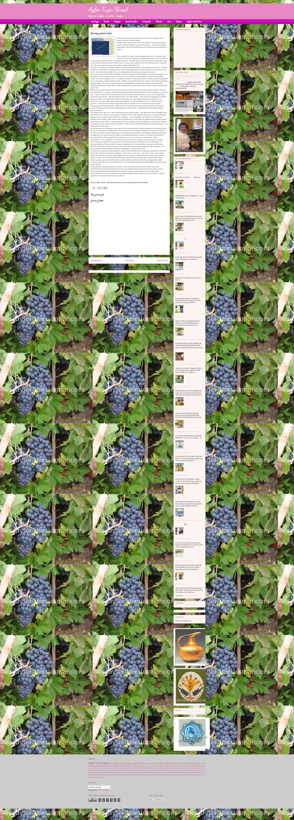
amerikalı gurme (170, 775)
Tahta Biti (104, 772)
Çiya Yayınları (196, 775)
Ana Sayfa (95, 21)
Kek (204, 768)
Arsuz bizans (155, 766)
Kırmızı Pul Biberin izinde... (182, 173)
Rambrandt (187, 770)
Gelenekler (168, 768)
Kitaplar (117, 21)
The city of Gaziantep (140, 772)
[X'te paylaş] (102, 188)
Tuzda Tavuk (164, 772)
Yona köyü (123, 766)
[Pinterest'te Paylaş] (107, 188)
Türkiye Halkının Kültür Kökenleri (178, 772)
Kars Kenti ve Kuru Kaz (181, 497)
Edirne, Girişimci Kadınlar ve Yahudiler (184, 212)
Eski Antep (189, 763)
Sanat (200, 770)
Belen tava (170, 766)
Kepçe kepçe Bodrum (94, 770)
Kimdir (106, 21)
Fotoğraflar (146, 21)
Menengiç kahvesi (94, 766)
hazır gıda (184, 775)
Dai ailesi (99, 768)
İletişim (179, 21)
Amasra (140, 766)
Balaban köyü (163, 766)
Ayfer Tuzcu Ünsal (108, 9)
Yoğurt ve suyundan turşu (181, 475)
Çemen (190, 775)
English (142, 768)
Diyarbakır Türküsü (180, 316)
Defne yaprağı (132, 763)
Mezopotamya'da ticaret (135, 770)
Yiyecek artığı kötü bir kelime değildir (184, 253)
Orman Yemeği (179, 770)
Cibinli (189, 766)
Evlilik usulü (157, 768)
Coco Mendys (202, 766)
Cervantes (184, 766)
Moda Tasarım (146, 770)
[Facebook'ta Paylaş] (104, 188)
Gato (162, 768)
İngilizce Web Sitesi (194, 21)
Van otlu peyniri (96, 775)
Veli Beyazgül (123, 775)
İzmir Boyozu (101, 777)
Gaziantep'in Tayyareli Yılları (182, 452)
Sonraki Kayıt (96, 260)
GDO (138, 763)
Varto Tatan (116, 775)
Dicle (137, 768)
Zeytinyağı (162, 775)
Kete (102, 770)
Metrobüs (116, 770)
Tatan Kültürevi (111, 772)
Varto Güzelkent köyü (107, 775)
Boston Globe (177, 766)
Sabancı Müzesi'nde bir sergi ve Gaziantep (185, 364)
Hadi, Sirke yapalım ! (180, 583)
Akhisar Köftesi (133, 766)
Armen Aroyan (114, 763)
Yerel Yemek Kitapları (137, 775)
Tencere (118, 772)
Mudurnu (153, 770)
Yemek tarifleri (131, 21)
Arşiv (169, 21)
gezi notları (178, 775)
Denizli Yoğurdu (121, 768)
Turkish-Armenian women (153, 772)
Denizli (114, 768)
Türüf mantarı (191, 772)
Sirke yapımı (115, 766)
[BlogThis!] (100, 188)
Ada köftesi (154, 763)
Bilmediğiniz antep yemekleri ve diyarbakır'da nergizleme (189, 339)
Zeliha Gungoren (148, 775)
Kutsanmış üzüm (109, 770)
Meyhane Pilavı (124, 770)
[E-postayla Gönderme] (93, 188)
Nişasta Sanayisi (161, 770)
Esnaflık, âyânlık (179, 273)
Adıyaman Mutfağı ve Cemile (182, 409)
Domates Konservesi (178, 763)
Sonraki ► (186, 596)
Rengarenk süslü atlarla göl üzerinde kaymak (186, 520)
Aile (128, 766)
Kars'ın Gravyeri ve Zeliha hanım (183, 538)
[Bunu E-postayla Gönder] (98, 188)
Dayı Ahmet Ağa (107, 768)
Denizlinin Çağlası (131, 768)
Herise (191, 768)
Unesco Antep (199, 772)
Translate (105, 790)
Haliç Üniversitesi (184, 768)
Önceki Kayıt (162, 260)
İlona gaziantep (92, 777)
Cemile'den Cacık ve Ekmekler (182, 386)
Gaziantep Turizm (200, 763)
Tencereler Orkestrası (127, 772)
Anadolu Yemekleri (164, 763)
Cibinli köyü (194, 766)
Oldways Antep (170, 770)
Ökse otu (203, 775)
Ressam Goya (194, 770)
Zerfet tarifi (156, 775)
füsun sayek (145, 763)
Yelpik (129, 775)
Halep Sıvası (174, 768)
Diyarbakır (123, 763)
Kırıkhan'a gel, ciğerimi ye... (181, 191)
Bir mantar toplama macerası (182, 294)
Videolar (159, 21)
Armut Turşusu (147, 766)
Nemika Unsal (105, 766)
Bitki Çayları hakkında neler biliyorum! (185, 561)
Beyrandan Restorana (180, 234)
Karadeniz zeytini (198, 768)
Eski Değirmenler (149, 768)
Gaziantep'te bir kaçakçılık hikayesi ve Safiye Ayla (187, 431)
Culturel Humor (92, 768)
